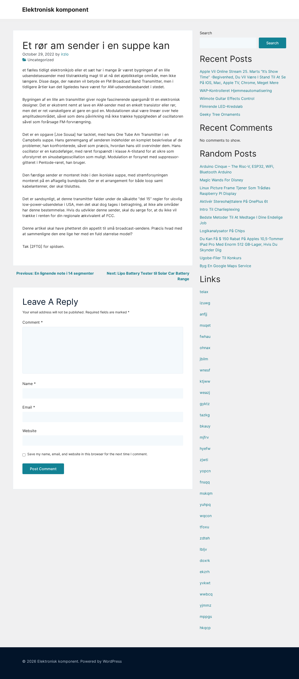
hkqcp (205, 627)
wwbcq (206, 594)
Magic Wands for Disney (221, 180)
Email (28, 407)
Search (206, 33)
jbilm (204, 359)
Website (29, 430)
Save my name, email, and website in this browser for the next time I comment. (87, 454)
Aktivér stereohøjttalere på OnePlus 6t (234, 201)
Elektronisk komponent (55, 9)
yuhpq (205, 504)
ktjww (205, 381)
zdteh (205, 538)
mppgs (206, 616)
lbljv (203, 549)
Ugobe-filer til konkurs (220, 258)
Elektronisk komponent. (58, 661)
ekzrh (205, 571)
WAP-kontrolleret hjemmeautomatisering (236, 90)
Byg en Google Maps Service (225, 265)
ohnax (205, 347)
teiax (204, 291)
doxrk (205, 560)
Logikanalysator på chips (222, 230)
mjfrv (204, 437)
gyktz (205, 403)
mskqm (206, 493)
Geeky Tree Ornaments (220, 114)
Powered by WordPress (101, 661)
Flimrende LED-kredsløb (221, 106)
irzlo (65, 54)
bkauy (205, 426)
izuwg (205, 303)
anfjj (203, 314)
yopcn (205, 471)
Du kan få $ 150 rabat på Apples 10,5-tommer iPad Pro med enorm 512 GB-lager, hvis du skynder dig (241, 244)
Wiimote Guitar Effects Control (227, 98)
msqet (205, 325)
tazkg (205, 415)
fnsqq (205, 482)
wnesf (205, 370)
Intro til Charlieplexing (220, 209)
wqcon (206, 515)
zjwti (204, 459)
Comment (32, 322)
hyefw (205, 448)
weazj (205, 392)
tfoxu (204, 527)
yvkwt (205, 583)
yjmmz (205, 605)
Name (29, 383)
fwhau (205, 336)
